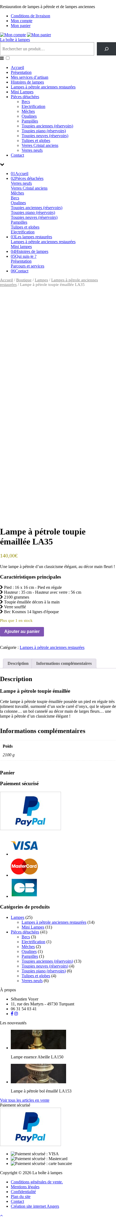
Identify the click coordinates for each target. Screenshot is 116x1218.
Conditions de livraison (30, 16)
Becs (26, 101)
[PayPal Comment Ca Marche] (30, 828)
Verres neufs (32, 150)
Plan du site (20, 1196)
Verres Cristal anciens (40, 145)
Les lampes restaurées (31, 237)
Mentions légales (25, 1186)
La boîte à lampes (15, 39)
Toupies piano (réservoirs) (44, 130)
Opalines (29, 116)
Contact (17, 155)
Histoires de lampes (27, 82)
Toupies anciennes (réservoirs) (47, 126)
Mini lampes (21, 246)
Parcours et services (27, 266)
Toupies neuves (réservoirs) (45, 135)
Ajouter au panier (22, 631)
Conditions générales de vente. (37, 1182)
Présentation (21, 72)
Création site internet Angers (35, 1206)
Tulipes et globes (36, 140)
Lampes (41, 280)
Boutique (24, 280)
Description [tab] (18, 663)
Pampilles (30, 121)
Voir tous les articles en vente (24, 1100)
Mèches (28, 111)
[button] (7, 58)
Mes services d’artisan (29, 77)
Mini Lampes (22, 92)
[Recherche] (106, 48)
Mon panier (20, 25)
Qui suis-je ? (23, 256)
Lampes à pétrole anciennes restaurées (43, 87)
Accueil (17, 67)
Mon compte (21, 20)
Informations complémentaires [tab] (64, 663)
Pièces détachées (25, 96)
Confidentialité (23, 1191)
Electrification (33, 106)
